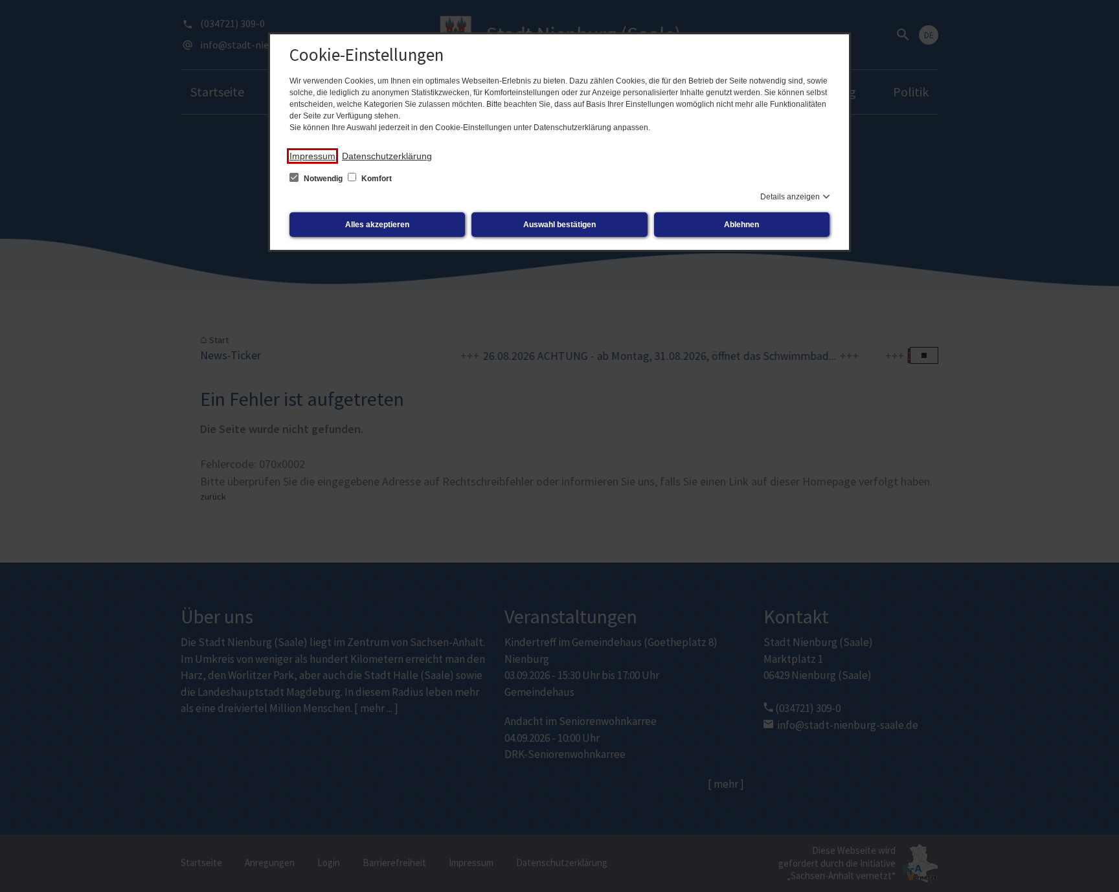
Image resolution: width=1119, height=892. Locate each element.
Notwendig (323, 178)
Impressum (312, 156)
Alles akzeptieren (377, 224)
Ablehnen (741, 224)
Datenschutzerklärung (387, 156)
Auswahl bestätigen (559, 224)
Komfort (375, 178)
